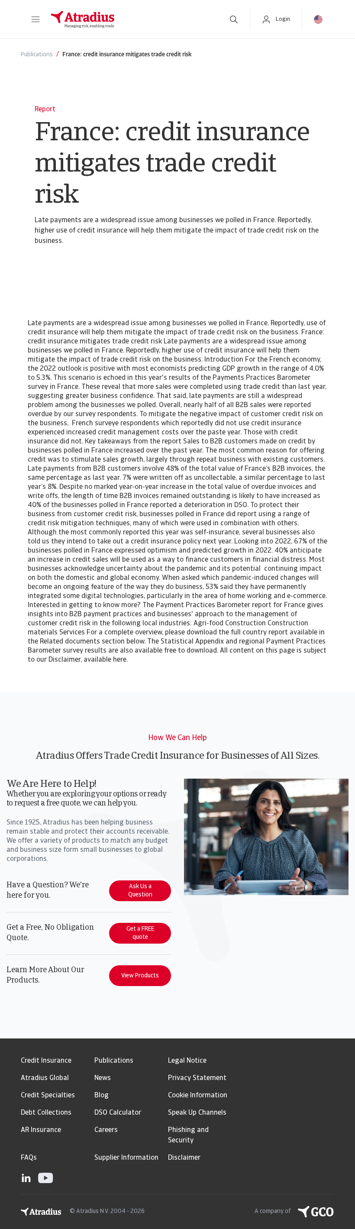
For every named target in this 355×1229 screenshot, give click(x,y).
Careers (106, 1130)
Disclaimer (184, 1158)
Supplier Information (126, 1158)
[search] (234, 19)
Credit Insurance (46, 1061)
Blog (101, 1095)
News (102, 1078)
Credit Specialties (48, 1095)
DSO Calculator (117, 1112)
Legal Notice (187, 1061)
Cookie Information (197, 1095)
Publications (113, 1061)
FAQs (29, 1158)
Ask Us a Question (140, 890)
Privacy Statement (197, 1078)
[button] (35, 19)
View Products (140, 976)
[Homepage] (130, 19)
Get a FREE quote (140, 933)
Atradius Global (45, 1078)
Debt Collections (46, 1112)
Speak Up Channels (197, 1112)
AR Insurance (41, 1130)
